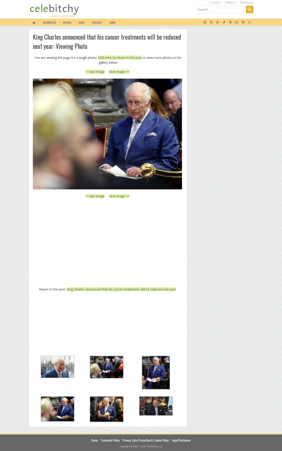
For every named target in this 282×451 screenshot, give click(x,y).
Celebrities (49, 22)
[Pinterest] (243, 22)
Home (94, 440)
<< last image (95, 72)
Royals (67, 22)
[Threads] (230, 22)
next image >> (119, 72)
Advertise (246, 2)
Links (112, 22)
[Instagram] (217, 22)
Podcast (97, 22)
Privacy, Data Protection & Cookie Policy (145, 440)
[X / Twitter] (211, 22)
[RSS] (249, 22)
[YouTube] (236, 22)
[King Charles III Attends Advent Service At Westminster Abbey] (107, 134)
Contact (215, 2)
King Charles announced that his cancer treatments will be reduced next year (121, 289)
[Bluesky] (204, 22)
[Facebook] (224, 22)
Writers (230, 2)
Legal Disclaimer (181, 440)
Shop (82, 22)
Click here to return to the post (120, 57)
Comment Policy (110, 440)
